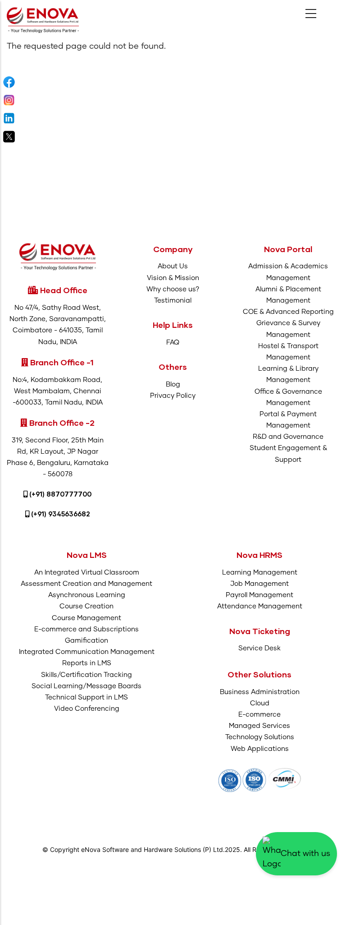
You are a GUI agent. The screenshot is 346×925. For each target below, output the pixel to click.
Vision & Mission (173, 278)
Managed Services (259, 726)
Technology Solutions (259, 737)
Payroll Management (259, 595)
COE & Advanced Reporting (288, 311)
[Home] (43, 20)
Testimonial (172, 300)
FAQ (172, 342)
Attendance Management (259, 606)
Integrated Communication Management (87, 652)
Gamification (86, 640)
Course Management (86, 618)
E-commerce (259, 714)
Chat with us (305, 854)
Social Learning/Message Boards (86, 686)
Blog (173, 384)
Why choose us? (172, 289)
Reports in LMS (86, 663)
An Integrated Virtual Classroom (86, 572)
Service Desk (259, 648)
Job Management (259, 583)
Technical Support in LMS (86, 697)
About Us (173, 266)
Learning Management (259, 572)
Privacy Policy (173, 395)
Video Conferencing (86, 708)
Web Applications (260, 749)
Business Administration (260, 692)
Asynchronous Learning (86, 595)
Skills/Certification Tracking (86, 675)
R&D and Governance (288, 436)
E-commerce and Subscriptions (86, 629)
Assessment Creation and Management (86, 583)
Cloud (259, 703)
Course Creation (86, 606)
